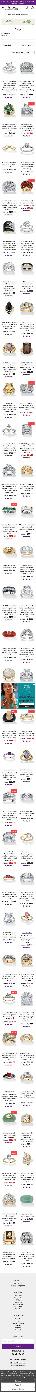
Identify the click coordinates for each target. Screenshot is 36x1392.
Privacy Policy (24, 701)
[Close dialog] (34, 684)
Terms (28, 701)
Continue (26, 706)
